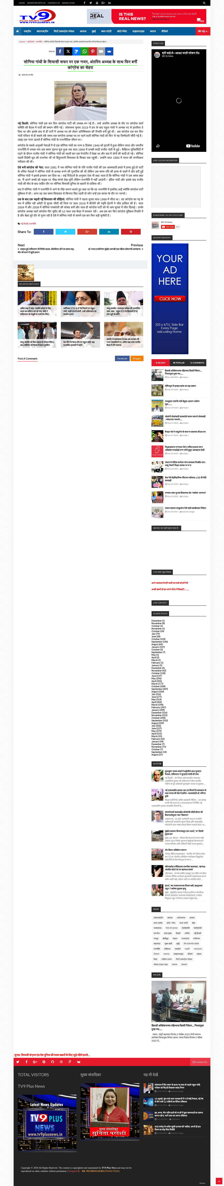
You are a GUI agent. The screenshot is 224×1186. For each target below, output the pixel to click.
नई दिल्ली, (24, 75)
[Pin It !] (131, 231)
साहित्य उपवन (167, 959)
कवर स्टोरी (184, 923)
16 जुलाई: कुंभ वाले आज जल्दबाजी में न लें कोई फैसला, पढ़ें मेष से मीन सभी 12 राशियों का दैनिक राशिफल (179, 1100)
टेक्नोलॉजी (186, 928)
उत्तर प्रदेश (158, 923)
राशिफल (167, 948)
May (154, 654)
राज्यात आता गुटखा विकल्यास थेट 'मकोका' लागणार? (185, 492)
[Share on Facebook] (43, 231)
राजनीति (39, 41)
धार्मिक (187, 933)
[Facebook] (60, 51)
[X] (68, 51)
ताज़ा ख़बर (168, 933)
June (154, 636)
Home (22, 41)
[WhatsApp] (85, 51)
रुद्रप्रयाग (198, 948)
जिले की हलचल (172, 928)
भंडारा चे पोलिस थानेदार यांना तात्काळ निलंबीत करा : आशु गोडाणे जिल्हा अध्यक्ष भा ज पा (185, 464)
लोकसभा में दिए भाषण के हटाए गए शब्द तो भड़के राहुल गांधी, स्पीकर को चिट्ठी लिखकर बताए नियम (177, 1086)
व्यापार (199, 954)
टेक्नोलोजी (198, 928)
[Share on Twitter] (65, 231)
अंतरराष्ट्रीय (158, 917)
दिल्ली (178, 933)
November (157, 623)
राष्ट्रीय (178, 948)
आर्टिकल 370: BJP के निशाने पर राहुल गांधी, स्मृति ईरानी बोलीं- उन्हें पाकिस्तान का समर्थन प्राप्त (79, 311)
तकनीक (157, 933)
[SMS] (76, 51)
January (155, 647)
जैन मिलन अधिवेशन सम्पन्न (175, 850)
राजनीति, (30, 75)
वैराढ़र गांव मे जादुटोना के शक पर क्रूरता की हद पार (185, 431)
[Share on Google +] (87, 231)
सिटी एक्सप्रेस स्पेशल (184, 959)
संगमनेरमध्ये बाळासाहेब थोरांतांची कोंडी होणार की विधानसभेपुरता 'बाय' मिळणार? (184, 813)
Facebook (122, 358)
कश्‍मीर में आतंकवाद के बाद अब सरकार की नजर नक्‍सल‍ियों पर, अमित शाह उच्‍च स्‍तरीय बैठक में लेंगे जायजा (123, 342)
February (156, 662)
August (155, 644)
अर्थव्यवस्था (181, 917)
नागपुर (156, 938)
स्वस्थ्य (174, 964)
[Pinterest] (93, 51)
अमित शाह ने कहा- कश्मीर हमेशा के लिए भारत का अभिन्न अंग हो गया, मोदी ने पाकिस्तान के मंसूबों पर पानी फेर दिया (35, 311)
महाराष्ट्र (157, 943)
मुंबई (178, 943)
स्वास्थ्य (184, 964)
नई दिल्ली (30, 41)
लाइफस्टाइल (178, 954)
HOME (22, 3)
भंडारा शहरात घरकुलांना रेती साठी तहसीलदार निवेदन (185, 508)
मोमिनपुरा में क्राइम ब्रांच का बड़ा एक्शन (180, 385)
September (157, 641)
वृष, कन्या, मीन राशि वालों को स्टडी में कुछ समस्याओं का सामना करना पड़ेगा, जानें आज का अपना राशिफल (179, 1114)
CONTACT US (54, 3)
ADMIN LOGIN (68, 3)
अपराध (170, 917)
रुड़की (187, 948)
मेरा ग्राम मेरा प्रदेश (191, 943)
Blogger (137, 358)
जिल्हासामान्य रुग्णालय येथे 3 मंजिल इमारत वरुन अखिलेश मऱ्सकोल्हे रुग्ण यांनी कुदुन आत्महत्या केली (184, 448)
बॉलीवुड (165, 938)
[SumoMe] (109, 51)
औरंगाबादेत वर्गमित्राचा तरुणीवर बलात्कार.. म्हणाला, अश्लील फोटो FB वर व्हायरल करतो (185, 868)
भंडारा (175, 938)
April (154, 657)
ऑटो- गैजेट (171, 923)
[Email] (101, 51)
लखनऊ (166, 954)
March (155, 660)
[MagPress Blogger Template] (42, 16)
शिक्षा (155, 959)
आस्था (192, 917)
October (156, 626)
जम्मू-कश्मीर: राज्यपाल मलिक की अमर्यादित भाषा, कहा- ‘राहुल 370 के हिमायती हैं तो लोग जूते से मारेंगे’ (123, 311)
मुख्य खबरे (168, 943)
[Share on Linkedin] (109, 231)
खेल (193, 923)
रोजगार (156, 954)
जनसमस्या (158, 928)
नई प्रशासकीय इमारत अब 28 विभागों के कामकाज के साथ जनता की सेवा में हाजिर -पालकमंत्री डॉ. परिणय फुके (185, 793)
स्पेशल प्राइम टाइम (161, 964)
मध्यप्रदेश (185, 938)
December (157, 620)
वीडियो (190, 954)
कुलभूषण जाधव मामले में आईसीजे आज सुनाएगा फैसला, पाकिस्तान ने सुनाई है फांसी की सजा (183, 772)
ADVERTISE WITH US (36, 3)
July (153, 633)
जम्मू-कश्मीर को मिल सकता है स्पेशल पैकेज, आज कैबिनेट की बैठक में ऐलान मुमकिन (37, 343)
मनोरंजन (196, 938)
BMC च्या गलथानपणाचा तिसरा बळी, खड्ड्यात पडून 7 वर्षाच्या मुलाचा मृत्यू (183, 887)
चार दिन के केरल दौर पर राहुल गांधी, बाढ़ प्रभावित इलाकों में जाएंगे (79, 343)
